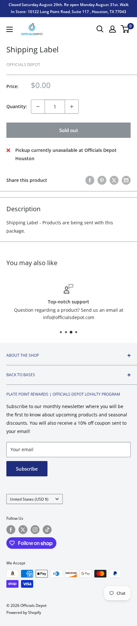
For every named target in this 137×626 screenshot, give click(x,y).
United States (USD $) (29, 499)
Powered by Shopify (23, 612)
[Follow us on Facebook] (10, 529)
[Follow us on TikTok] (47, 529)
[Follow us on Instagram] (35, 529)
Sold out (68, 130)
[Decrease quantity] (38, 106)
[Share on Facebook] (89, 179)
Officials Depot (23, 64)
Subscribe (27, 469)
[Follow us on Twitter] (22, 529)
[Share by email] (126, 179)
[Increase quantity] (71, 106)
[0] (125, 29)
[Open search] (100, 29)
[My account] (112, 29)
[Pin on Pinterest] (101, 179)
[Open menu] (9, 29)
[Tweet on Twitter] (114, 179)
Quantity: (16, 106)
